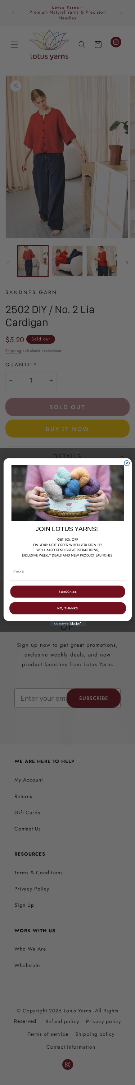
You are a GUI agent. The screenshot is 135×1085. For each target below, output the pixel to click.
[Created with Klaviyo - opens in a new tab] (68, 624)
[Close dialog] (126, 463)
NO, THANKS (67, 608)
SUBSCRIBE (68, 592)
